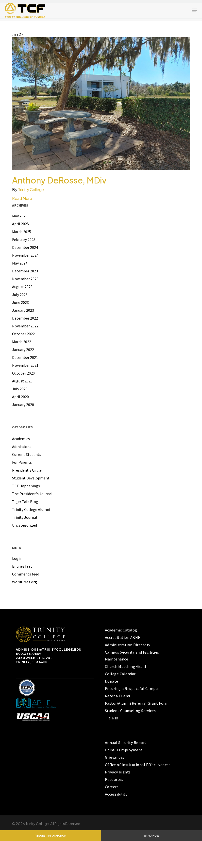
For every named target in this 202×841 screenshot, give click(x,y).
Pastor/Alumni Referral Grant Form (137, 703)
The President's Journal (32, 493)
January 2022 (23, 349)
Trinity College (31, 189)
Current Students (26, 454)
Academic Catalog (121, 630)
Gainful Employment (124, 749)
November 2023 (25, 278)
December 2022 (25, 318)
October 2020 (23, 373)
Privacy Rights (118, 772)
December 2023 (25, 270)
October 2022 (23, 333)
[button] (194, 10)
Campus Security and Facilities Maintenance (132, 655)
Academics (21, 438)
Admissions (21, 446)
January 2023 (23, 310)
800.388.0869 (28, 654)
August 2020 (22, 380)
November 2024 (25, 255)
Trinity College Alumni (31, 509)
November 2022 (25, 325)
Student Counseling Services (130, 710)
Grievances (114, 757)
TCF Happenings (26, 485)
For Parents (22, 462)
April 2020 (20, 396)
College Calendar (120, 673)
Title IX (111, 717)
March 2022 (21, 341)
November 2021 (25, 365)
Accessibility (116, 794)
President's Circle (27, 470)
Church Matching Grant (126, 666)
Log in (17, 558)
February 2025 (23, 239)
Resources (114, 779)
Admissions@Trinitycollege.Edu (49, 649)
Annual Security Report (126, 742)
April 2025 (20, 223)
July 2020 (20, 388)
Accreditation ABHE (122, 637)
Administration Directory (127, 644)
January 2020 (23, 404)
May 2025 (19, 215)
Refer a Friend (117, 695)
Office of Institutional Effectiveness (138, 764)
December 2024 (25, 247)
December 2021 (25, 357)
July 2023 (20, 294)
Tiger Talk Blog (25, 501)
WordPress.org (24, 581)
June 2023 (20, 302)
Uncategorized (24, 525)
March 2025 (21, 231)
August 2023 (22, 286)
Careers (112, 786)
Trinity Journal (24, 517)
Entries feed (22, 566)
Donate (111, 681)
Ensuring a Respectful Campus (132, 688)
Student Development (31, 478)
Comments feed (25, 574)
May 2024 (19, 263)
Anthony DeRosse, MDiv (59, 180)
